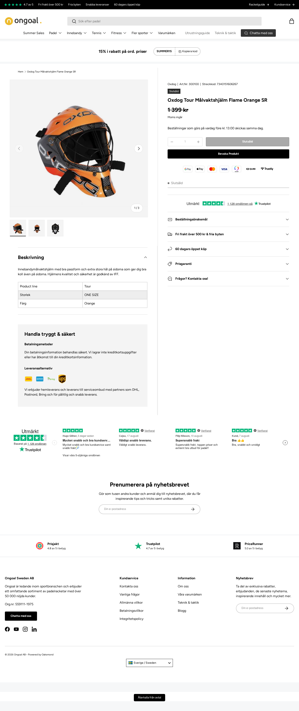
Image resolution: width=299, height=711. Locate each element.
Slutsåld (247, 141)
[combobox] (164, 21)
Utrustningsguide (197, 33)
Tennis (96, 33)
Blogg (182, 611)
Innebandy (74, 33)
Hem (20, 71)
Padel (53, 33)
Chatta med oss (21, 616)
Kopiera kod (189, 51)
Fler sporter (140, 33)
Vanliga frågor (130, 594)
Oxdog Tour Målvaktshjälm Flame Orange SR (51, 71)
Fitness (116, 33)
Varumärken (166, 33)
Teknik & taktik (225, 33)
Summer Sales (33, 33)
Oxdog (172, 84)
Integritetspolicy (131, 619)
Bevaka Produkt (228, 153)
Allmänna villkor (131, 602)
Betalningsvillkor (131, 611)
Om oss (183, 586)
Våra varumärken (190, 594)
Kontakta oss (129, 586)
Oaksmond (47, 654)
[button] (291, 21)
